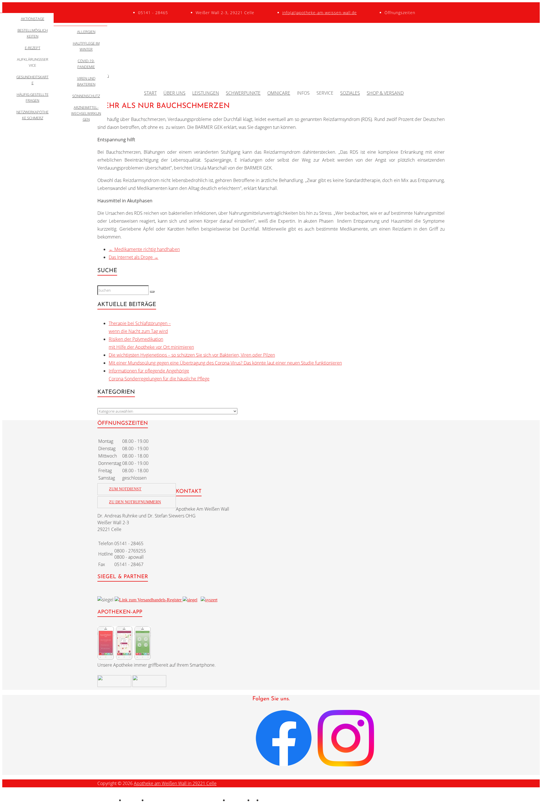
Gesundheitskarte (32, 79)
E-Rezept (32, 47)
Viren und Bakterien (86, 81)
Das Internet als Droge (133, 257)
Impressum (135, 800)
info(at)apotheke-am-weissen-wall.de (319, 12)
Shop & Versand (385, 93)
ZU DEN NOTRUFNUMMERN (135, 502)
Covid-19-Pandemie (86, 63)
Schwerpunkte (243, 93)
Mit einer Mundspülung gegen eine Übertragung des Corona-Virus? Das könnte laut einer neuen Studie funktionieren (225, 363)
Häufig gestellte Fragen (33, 97)
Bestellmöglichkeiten (33, 33)
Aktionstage (32, 18)
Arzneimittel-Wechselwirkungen (86, 113)
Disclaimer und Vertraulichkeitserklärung (187, 800)
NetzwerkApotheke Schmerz (32, 114)
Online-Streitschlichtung (286, 800)
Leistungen (205, 93)
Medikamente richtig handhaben (144, 249)
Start (150, 93)
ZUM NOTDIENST (125, 489)
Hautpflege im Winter (86, 46)
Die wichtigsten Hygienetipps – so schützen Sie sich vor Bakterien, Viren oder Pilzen (192, 355)
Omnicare (278, 93)
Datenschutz (240, 800)
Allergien (86, 31)
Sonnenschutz (86, 95)
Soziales (350, 93)
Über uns (174, 93)
